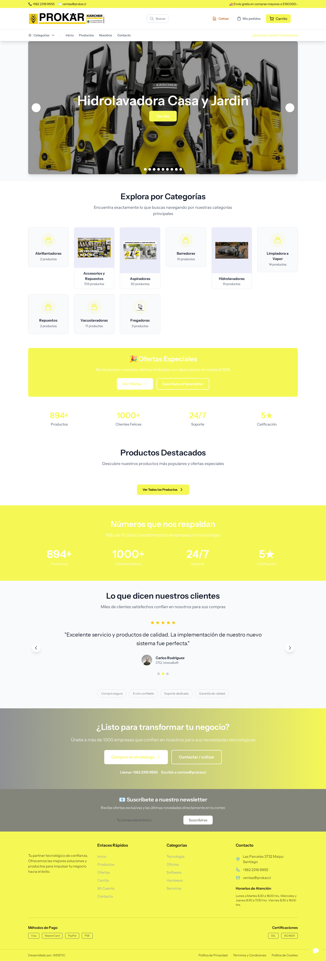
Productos (86, 35)
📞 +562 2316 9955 (41, 4)
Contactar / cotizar (196, 757)
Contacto (124, 35)
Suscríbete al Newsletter (182, 384)
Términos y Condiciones (249, 955)
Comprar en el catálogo (133, 757)
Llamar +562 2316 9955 (139, 772)
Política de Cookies (285, 955)
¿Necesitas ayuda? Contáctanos (274, 35)
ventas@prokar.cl (257, 877)
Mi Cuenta (105, 888)
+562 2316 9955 (255, 869)
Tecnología (176, 856)
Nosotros (105, 35)
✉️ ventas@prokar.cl (72, 4)
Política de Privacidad (213, 955)
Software (174, 872)
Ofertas (103, 872)
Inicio (70, 35)
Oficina (173, 864)
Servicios (174, 888)
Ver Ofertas (131, 384)
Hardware (175, 880)
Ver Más (163, 116)
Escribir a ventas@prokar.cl (183, 772)
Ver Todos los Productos (160, 490)
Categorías (41, 35)
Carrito (103, 880)
